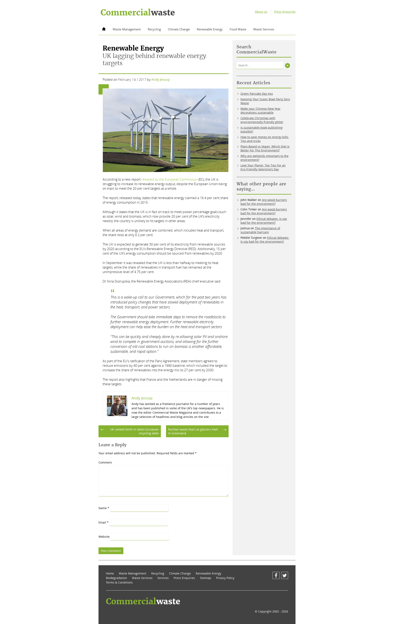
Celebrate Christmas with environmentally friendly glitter (262, 120)
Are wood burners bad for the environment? (264, 202)
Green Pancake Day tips (257, 94)
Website (104, 537)
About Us (261, 12)
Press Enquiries (285, 12)
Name (103, 508)
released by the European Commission (169, 179)
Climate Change (179, 29)
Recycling (154, 29)
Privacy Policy (225, 578)
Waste (138, 12)
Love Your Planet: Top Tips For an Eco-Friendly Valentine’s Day (263, 167)
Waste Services (263, 29)
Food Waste (238, 29)
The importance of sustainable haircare (260, 230)
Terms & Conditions (119, 582)
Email (103, 522)
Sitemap (205, 578)
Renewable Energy (210, 29)
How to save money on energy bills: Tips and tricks (265, 139)
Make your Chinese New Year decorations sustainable (261, 110)
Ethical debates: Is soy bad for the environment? (264, 221)
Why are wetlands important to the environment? (265, 158)
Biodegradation (116, 578)
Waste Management (127, 29)
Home (110, 573)
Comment (105, 462)
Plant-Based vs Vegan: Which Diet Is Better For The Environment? (265, 148)
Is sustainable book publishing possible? (262, 129)
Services (163, 578)
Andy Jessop (160, 79)
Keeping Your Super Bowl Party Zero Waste (265, 101)
